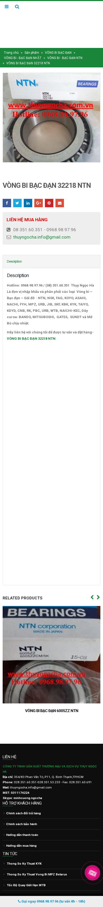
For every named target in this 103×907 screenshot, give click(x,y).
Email (59, 193)
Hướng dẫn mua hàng (21, 835)
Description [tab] (14, 251)
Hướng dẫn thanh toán (22, 824)
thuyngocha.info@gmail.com (42, 227)
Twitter (17, 193)
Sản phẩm (32, 43)
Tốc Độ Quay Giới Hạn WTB (26, 875)
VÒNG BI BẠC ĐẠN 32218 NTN (31, 329)
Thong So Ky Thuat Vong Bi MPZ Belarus (37, 864)
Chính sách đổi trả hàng (23, 803)
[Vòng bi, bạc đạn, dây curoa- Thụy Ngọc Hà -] (51, 19)
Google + (38, 193)
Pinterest (49, 193)
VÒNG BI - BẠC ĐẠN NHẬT (22, 48)
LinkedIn (28, 193)
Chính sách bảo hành (21, 814)
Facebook (7, 193)
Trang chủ (11, 43)
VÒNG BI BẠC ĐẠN (58, 43)
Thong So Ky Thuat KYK (24, 853)
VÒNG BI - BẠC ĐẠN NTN (64, 48)
